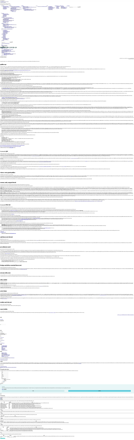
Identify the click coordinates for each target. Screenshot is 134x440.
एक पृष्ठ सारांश (5, 70)
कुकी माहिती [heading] (3, 386)
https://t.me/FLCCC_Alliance (52, 312)
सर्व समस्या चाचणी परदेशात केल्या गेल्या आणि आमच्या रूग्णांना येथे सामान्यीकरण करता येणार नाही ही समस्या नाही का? (11, 119)
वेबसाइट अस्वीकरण (5, 8)
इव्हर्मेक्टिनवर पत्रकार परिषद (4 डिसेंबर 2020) (29, 10)
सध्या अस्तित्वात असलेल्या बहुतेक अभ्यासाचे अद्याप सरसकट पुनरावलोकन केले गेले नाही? (9, 114)
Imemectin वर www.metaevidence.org (20, 98)
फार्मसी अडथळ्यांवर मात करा (13, 233)
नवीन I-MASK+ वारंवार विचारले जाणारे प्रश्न (42, 6)
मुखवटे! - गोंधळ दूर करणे (7, 253)
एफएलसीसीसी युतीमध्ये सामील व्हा (51, 7)
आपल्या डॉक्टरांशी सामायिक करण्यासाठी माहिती (6, 50)
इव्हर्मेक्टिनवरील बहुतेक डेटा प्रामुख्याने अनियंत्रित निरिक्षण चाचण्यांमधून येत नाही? (8, 109)
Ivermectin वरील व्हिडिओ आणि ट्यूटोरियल (7, 26)
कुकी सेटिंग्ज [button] (5, 389)
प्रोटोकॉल (13, 8)
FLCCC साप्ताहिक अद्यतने (63, 8)
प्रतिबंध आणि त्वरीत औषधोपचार (15, 6)
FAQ (2, 28)
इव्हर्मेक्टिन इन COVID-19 (25, 6)
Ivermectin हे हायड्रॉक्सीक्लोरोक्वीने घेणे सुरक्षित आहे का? (6, 165)
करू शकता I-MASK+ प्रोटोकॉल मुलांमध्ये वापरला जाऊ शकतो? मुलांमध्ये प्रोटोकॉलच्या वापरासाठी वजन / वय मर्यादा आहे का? (12, 177)
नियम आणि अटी (4, 7)
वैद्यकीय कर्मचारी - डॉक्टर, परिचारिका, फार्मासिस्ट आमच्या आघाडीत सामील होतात (8, 367)
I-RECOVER (41, 286)
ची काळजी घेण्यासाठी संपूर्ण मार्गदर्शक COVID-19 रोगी (8, 20)
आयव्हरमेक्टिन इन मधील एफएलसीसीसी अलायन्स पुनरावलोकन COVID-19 (9, 97)
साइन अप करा (1, 319)
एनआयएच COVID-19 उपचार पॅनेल (13, 210)
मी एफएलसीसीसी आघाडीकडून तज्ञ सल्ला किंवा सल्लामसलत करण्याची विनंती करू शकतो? (9, 293)
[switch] (0, 410)
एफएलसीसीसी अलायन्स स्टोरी (6, 14)
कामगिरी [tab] (1, 412)
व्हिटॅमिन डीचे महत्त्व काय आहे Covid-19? (4, 239)
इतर (4, 381)
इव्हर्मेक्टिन (3, 23)
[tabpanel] (67, 405)
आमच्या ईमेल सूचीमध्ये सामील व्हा (3, 366)
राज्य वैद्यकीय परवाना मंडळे (3, 232)
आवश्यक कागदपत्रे (14, 11)
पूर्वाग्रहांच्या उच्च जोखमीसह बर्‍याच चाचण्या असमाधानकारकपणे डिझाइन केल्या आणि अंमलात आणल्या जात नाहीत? (11, 94)
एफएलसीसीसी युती (50, 6)
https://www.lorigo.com (4, 298)
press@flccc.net (2, 337)
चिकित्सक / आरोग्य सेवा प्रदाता (7, 379)
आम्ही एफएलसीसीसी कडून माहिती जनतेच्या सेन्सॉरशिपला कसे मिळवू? (7, 311)
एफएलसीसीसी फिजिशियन (5, 6)
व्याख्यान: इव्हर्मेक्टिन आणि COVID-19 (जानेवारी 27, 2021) (30, 9)
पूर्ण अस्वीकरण (79, 363)
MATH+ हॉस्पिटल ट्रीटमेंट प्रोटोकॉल (5, 355)
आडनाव (2, 374)
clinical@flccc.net (2, 340)
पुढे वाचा (3, 389)
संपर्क (2, 347)
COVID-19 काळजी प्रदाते (25, 7)
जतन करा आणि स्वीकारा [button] (2, 438)
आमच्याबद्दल (3, 13)
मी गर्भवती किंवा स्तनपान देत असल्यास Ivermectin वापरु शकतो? (6, 174)
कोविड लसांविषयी (11, 147)
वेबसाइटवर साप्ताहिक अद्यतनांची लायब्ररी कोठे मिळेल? (5, 304)
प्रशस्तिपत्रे (3, 40)
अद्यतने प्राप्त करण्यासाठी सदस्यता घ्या (5, 43)
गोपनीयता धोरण (4, 16)
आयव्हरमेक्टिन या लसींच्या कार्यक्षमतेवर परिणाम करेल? (5, 287)
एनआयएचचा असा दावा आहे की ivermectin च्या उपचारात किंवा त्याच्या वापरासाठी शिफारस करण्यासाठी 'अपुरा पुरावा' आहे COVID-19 (13, 198)
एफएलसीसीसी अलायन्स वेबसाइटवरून (36, 218)
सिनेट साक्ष (57, 7)
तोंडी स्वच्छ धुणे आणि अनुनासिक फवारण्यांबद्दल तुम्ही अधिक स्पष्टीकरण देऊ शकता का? (8, 254)
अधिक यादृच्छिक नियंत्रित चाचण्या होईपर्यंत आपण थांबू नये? (6, 82)
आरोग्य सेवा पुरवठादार (4, 378)
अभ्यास (71, 176)
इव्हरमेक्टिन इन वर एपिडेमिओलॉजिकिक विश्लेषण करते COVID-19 (9, 24)
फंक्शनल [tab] (1, 409)
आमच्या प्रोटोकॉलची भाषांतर (13, 10)
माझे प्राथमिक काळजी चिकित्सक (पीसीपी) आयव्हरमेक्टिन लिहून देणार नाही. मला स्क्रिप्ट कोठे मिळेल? (10, 215)
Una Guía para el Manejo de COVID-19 (15, 9)
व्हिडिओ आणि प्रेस (3, 37)
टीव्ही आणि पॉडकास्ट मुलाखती (6, 38)
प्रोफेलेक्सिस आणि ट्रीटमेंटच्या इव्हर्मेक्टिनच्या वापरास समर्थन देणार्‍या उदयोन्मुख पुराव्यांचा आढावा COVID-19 (19, 70)
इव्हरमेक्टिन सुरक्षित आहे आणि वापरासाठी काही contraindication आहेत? (7, 153)
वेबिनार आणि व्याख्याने (63, 7)
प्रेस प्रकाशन (57, 8)
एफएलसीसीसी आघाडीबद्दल (4, 345)
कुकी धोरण (1, 397)
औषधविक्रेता (24, 8)
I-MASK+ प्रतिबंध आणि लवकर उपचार (6, 354)
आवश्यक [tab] (1, 398)
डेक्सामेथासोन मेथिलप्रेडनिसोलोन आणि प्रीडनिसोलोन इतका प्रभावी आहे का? (8, 267)
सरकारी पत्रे (4, 35)
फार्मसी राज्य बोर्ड (2, 231)
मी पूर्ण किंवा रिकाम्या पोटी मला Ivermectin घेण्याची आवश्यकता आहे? (7, 73)
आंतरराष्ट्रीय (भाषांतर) (50, 9)
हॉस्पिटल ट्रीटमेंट (13, 7)
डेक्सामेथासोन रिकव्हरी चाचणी (24, 269)
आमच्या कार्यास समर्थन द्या (50, 8)
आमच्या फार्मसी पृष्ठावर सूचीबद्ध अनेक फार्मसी (23, 219)
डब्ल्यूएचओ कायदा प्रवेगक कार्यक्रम (6, 88)
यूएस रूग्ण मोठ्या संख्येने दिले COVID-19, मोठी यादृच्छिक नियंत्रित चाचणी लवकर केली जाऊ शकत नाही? (10, 90)
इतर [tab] (0, 432)
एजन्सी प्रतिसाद (58, 6)
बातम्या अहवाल (62, 6)
